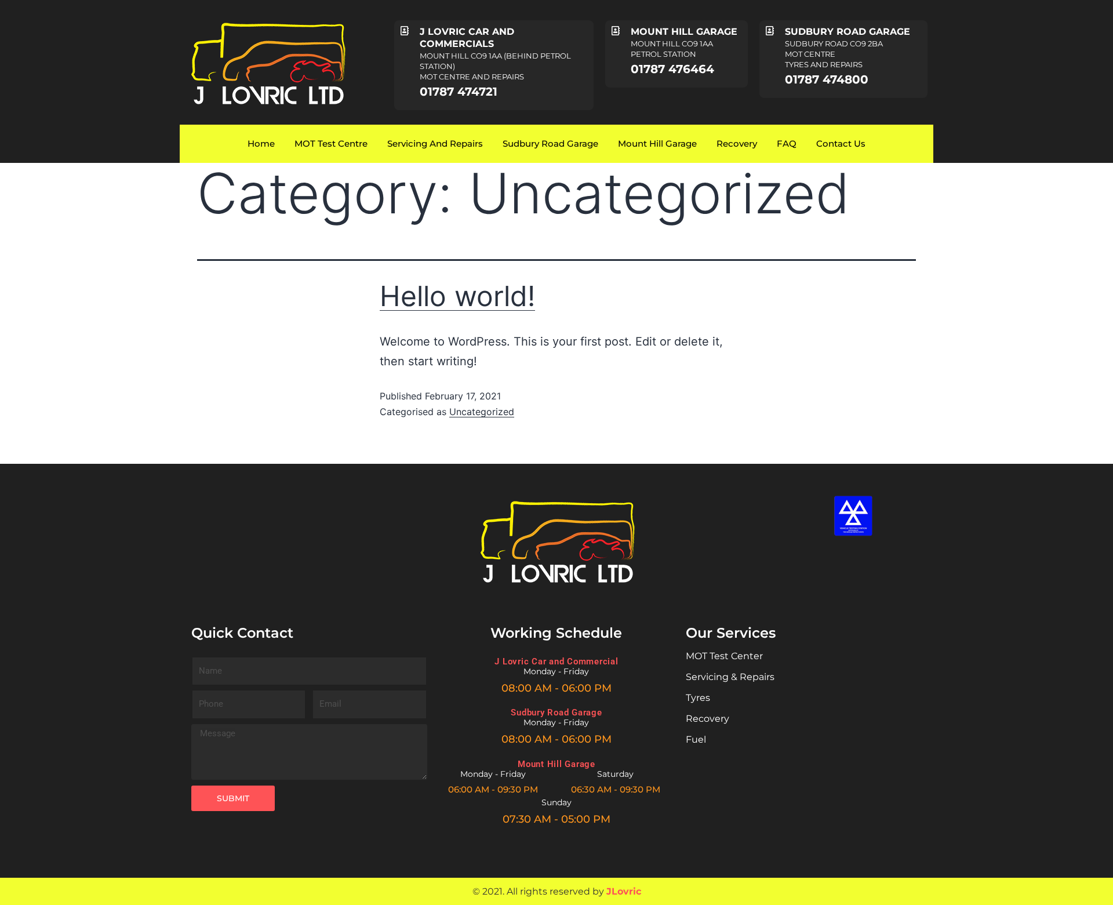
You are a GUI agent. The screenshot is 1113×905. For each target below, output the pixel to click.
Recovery (736, 143)
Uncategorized (481, 411)
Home (261, 143)
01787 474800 (826, 79)
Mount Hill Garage (657, 143)
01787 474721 (458, 92)
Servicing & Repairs (730, 676)
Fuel (696, 739)
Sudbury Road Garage (550, 143)
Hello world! (457, 296)
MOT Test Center (724, 656)
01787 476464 (672, 69)
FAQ (786, 143)
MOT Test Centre (331, 143)
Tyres (698, 697)
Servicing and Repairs (435, 143)
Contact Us (840, 143)
